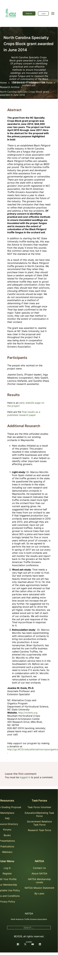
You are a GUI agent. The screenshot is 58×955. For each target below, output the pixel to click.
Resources (7, 800)
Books (7, 835)
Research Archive (9, 87)
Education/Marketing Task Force (39, 814)
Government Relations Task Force (39, 823)
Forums (7, 829)
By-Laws (39, 893)
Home (3, 82)
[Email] (32, 944)
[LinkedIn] (40, 944)
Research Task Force (40, 82)
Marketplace (7, 812)
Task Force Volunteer (39, 807)
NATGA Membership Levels (39, 881)
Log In (7, 867)
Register (29, 13)
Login (43, 13)
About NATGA (39, 873)
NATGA (39, 861)
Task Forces (18, 82)
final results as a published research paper (23, 413)
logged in (25, 777)
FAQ (7, 818)
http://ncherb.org (27, 712)
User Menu (7, 861)
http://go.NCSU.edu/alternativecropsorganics (32, 749)
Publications (7, 846)
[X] (25, 944)
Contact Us (39, 867)
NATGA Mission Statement (39, 887)
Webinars (7, 851)
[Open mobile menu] (52, 13)
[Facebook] (18, 944)
